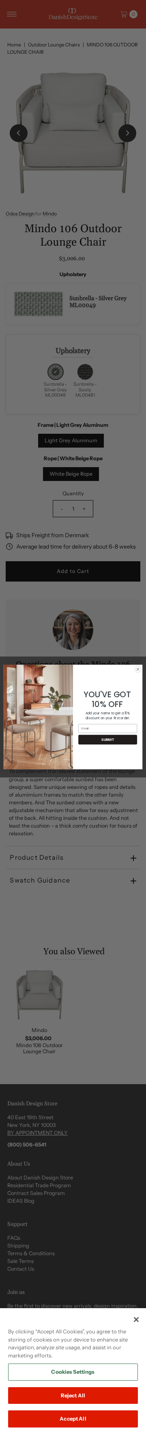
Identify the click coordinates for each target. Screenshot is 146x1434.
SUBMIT (107, 740)
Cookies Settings (72, 1371)
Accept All (73, 1418)
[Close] (136, 1320)
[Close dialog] (138, 669)
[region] (73, 1371)
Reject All (73, 1395)
